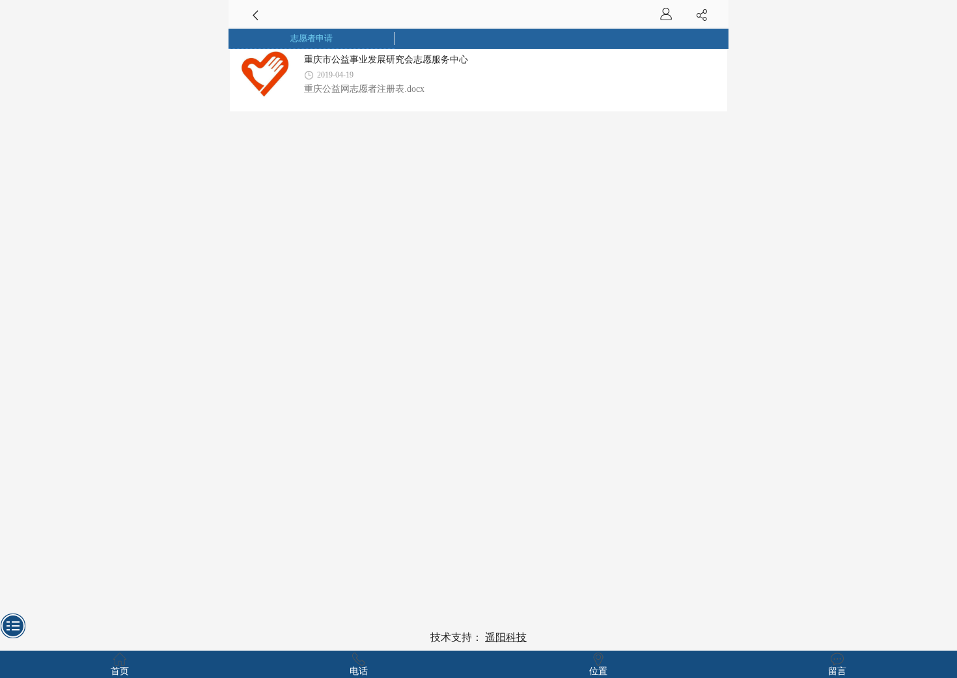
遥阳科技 (506, 637)
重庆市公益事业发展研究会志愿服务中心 (386, 59)
